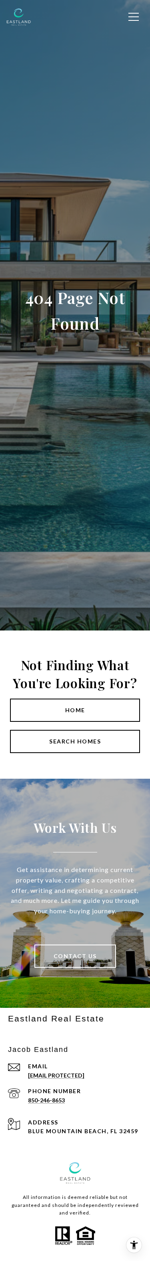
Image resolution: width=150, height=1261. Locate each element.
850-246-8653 (46, 1100)
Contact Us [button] (75, 956)
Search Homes (75, 741)
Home (75, 710)
